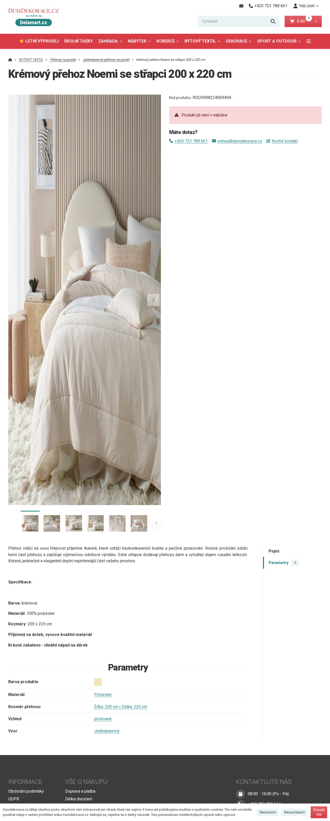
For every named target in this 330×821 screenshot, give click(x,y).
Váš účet (307, 5)
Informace (25, 781)
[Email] (241, 6)
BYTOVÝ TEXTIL (200, 41)
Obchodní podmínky (26, 791)
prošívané (103, 718)
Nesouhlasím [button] (294, 812)
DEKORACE (236, 41)
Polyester (103, 694)
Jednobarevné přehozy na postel (105, 60)
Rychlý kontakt (285, 141)
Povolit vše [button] (319, 812)
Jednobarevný (107, 730)
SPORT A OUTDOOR (276, 41)
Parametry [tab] (282, 562)
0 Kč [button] (303, 21)
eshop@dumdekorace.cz (240, 141)
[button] (316, 21)
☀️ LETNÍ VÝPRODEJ (39, 41)
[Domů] (35, 17)
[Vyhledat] (273, 21)
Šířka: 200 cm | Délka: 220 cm (120, 706)
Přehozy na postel (63, 60)
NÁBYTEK (137, 41)
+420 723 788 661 (191, 141)
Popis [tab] (274, 551)
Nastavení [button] (268, 812)
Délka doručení (78, 799)
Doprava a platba (80, 791)
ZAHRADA (108, 41)
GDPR (13, 799)
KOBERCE (165, 41)
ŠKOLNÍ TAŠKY (78, 41)
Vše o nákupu (86, 781)
